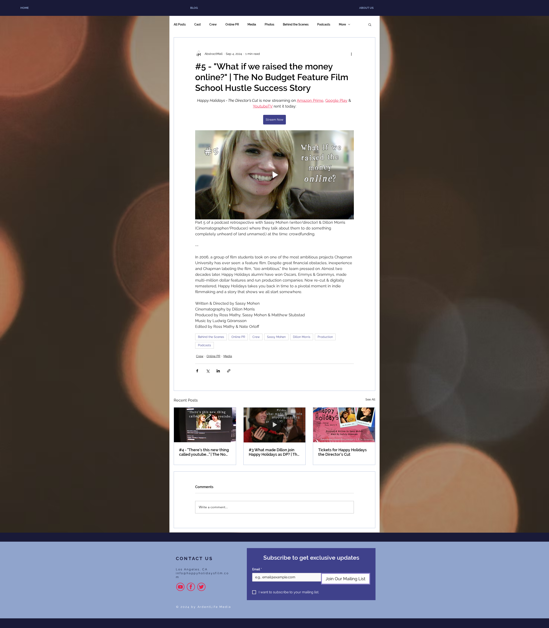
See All (370, 399)
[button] (370, 24)
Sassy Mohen (276, 337)
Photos (269, 24)
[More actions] (351, 53)
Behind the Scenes (296, 24)
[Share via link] (229, 371)
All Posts (180, 24)
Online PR (232, 24)
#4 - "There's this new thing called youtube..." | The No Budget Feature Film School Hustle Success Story (204, 452)
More (342, 24)
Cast (197, 24)
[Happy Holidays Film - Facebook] (190, 586)
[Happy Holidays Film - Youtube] (180, 586)
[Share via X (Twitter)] (208, 371)
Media (251, 24)
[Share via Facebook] (197, 371)
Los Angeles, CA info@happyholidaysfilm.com (202, 573)
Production (325, 337)
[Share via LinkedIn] (218, 371)
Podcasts (323, 24)
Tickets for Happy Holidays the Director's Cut (342, 452)
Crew (213, 24)
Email (257, 569)
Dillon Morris (301, 337)
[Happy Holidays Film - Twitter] (201, 586)
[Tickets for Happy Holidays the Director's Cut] (344, 425)
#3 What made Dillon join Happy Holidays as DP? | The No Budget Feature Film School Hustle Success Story (274, 452)
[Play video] (274, 174)
